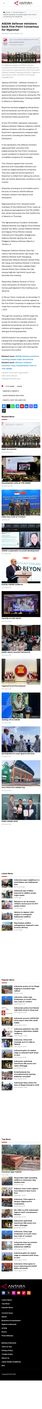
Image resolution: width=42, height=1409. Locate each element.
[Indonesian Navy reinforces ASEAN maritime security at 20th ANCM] (21, 604)
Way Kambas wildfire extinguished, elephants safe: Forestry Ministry (26, 925)
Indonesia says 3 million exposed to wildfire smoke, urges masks (25, 893)
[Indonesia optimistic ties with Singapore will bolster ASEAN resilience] (21, 570)
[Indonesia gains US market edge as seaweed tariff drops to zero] (7, 1054)
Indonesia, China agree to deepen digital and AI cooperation (24, 1201)
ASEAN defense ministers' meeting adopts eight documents (20, 448)
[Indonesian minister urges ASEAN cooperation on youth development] (21, 536)
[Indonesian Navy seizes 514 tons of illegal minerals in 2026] (7, 1086)
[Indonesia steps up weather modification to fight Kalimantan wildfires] (7, 1245)
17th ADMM (10, 386)
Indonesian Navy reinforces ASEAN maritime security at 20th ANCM (21, 617)
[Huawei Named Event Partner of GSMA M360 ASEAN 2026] (21, 807)
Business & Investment (11, 1321)
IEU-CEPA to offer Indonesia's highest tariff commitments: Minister (26, 1212)
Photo (4, 1332)
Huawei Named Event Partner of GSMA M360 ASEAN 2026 (18, 820)
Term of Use (7, 1347)
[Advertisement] (21, 849)
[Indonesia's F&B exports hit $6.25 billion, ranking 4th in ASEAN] (21, 705)
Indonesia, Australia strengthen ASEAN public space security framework (18, 651)
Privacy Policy (7, 1350)
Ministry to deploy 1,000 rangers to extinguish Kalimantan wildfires (24, 914)
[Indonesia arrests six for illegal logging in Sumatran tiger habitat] (7, 990)
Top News (6, 1139)
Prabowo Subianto (11, 391)
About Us (5, 1358)
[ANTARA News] (23, 3)
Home (8, 12)
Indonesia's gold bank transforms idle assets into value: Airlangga (25, 1063)
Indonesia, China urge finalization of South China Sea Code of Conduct (20, 515)
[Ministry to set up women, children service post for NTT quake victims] (7, 905)
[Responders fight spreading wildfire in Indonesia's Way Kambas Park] (7, 1181)
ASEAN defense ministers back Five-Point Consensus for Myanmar (19, 16)
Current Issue (18, 12)
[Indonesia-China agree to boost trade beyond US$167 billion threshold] (7, 1267)
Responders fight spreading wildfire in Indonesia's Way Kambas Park (25, 1180)
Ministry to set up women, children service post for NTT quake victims (26, 904)
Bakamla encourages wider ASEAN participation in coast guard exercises (18, 752)
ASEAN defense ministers (13, 395)
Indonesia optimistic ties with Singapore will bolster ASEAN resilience (21, 583)
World (4, 1317)
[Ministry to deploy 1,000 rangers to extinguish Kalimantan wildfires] (7, 915)
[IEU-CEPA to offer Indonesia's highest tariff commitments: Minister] (7, 1213)
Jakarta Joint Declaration (14, 400)
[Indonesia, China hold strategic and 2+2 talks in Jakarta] (7, 1043)
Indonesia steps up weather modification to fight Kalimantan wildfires (25, 1244)
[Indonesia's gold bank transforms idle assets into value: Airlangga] (7, 1064)
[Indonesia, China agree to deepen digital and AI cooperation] (7, 1202)
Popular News (8, 980)
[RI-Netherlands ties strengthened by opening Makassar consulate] (7, 1075)
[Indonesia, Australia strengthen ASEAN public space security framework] (21, 638)
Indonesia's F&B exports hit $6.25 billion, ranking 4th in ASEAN (19, 718)
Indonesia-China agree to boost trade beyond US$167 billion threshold (25, 1266)
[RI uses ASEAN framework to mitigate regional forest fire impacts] (21, 672)
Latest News (7, 874)
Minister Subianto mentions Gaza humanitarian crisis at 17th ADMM (19, 366)
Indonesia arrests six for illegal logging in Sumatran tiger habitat (26, 988)
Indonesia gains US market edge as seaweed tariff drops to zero (26, 1053)
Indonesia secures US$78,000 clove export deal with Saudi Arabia (26, 1020)
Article (4, 1328)
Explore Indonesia (9, 1324)
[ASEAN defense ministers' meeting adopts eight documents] (21, 435)
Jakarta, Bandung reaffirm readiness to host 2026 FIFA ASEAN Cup (19, 786)
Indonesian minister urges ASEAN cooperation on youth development (20, 549)
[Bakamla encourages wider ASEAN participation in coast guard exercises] (21, 739)
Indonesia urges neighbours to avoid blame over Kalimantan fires (27, 882)
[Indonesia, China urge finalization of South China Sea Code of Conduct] (21, 502)
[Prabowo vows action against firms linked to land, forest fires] (7, 1192)
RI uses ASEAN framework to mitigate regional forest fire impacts (18, 685)
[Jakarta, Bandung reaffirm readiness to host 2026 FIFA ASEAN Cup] (21, 773)
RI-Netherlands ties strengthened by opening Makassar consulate (24, 1074)
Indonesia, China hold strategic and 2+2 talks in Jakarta (24, 1042)
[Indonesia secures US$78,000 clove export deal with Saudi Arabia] (7, 1021)
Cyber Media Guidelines (11, 1362)
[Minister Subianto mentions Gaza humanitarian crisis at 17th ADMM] (21, 469)
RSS (3, 1366)
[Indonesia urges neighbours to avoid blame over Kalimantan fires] (7, 883)
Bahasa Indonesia (9, 1343)
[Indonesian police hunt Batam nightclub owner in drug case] (7, 1011)
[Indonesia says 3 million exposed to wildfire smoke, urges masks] (7, 894)
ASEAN (19, 386)
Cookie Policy (7, 1354)
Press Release (7, 1336)
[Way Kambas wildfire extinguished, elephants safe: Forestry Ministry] (7, 926)
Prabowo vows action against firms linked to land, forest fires (26, 1191)
